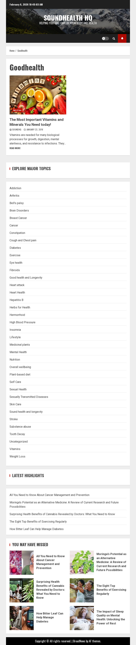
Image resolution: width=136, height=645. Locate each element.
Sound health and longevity (26, 411)
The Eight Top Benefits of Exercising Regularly (38, 521)
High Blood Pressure (22, 322)
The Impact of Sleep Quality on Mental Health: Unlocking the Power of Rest (82, 618)
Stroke (14, 419)
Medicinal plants (20, 344)
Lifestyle (15, 337)
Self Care (15, 382)
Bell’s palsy (17, 203)
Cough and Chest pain (23, 240)
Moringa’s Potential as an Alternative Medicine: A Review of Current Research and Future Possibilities (82, 563)
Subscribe (122, 38)
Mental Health (18, 352)
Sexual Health (18, 389)
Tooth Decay (17, 434)
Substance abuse (20, 426)
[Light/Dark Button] (105, 38)
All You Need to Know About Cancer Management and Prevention (49, 495)
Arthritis (14, 195)
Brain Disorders (19, 210)
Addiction (15, 188)
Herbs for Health (20, 307)
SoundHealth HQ (68, 18)
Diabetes (15, 247)
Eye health (16, 262)
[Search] (114, 38)
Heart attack (17, 285)
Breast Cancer (18, 218)
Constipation (17, 233)
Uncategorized (19, 441)
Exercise (15, 255)
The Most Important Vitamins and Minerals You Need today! (38, 94)
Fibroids (15, 270)
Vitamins (15, 449)
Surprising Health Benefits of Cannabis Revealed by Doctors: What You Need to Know (62, 514)
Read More (15, 148)
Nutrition (17, 110)
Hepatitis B (16, 300)
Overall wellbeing (20, 367)
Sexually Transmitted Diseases (29, 397)
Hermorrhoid (17, 315)
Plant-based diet (20, 374)
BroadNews (79, 641)
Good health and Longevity (26, 277)
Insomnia (15, 329)
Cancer (14, 225)
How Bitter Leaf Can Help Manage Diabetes (37, 529)
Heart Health (17, 292)
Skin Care (15, 404)
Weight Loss (17, 456)
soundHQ (17, 129)
